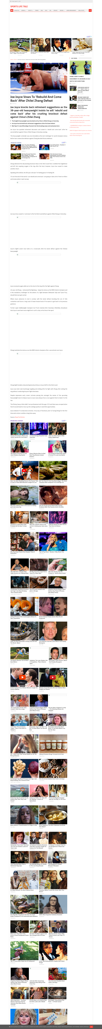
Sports (30, 10)
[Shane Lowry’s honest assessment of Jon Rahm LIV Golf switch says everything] (81, 67)
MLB (42, 10)
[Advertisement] (51, 24)
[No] (100, 1027)
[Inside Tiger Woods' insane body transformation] (73, 106)
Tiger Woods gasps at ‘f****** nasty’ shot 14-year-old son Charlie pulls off (83, 90)
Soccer (15, 59)
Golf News (74, 58)
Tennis (36, 10)
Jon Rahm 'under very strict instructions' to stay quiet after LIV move (84, 98)
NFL (50, 10)
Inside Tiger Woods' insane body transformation (83, 107)
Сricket (56, 10)
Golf (46, 10)
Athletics (16, 10)
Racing (61, 10)
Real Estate (81, 10)
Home (11, 59)
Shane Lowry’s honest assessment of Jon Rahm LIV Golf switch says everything (80, 79)
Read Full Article (20, 417)
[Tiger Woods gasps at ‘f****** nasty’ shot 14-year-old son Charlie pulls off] (73, 88)
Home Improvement (71, 10)
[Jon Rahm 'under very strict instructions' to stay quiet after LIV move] (73, 98)
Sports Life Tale (19, 6)
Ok (91, 1027)
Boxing (23, 10)
